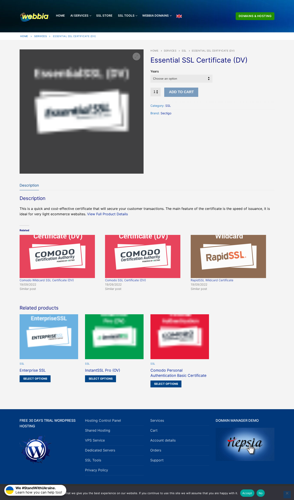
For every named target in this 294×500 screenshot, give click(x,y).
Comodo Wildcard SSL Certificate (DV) (47, 280)
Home (24, 36)
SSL (184, 50)
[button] (136, 56)
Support (157, 460)
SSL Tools (93, 460)
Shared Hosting (97, 430)
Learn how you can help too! (38, 490)
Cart (154, 430)
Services (40, 36)
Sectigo (166, 113)
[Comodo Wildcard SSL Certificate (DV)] (60, 256)
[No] (287, 494)
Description (29, 185)
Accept (247, 493)
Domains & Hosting (255, 16)
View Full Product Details (107, 214)
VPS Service (95, 440)
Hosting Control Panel (103, 420)
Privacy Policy (96, 470)
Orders (155, 450)
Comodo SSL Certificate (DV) (125, 280)
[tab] (29, 185)
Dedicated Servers (100, 450)
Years (154, 71)
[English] (179, 16)
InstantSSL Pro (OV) (102, 370)
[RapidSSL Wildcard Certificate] (231, 256)
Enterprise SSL (33, 370)
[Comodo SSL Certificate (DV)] (145, 256)
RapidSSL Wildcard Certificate (212, 280)
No (261, 493)
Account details (163, 440)
